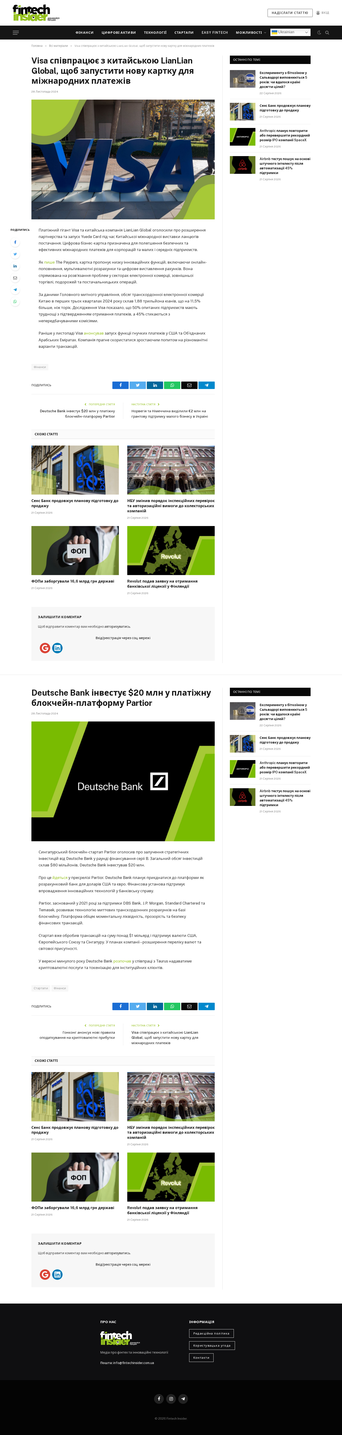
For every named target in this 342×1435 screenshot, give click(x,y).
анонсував (94, 333)
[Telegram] (15, 289)
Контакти (201, 1357)
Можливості (249, 32)
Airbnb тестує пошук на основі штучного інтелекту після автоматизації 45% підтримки (285, 166)
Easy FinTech (215, 32)
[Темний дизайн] (319, 32)
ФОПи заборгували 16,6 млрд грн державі (72, 581)
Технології (155, 32)
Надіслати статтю (290, 13)
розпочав (122, 961)
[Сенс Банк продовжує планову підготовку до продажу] (75, 470)
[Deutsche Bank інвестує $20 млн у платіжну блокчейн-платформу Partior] (123, 781)
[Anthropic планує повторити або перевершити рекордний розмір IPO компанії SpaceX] (242, 137)
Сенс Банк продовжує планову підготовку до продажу (74, 503)
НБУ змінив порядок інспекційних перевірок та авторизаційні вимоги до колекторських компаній (171, 506)
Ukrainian (285, 32)
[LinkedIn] (15, 266)
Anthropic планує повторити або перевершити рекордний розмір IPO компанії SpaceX (285, 135)
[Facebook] (15, 242)
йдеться (59, 877)
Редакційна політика (211, 1333)
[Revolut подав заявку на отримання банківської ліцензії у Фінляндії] (171, 550)
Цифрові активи (119, 32)
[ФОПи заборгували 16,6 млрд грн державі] (75, 550)
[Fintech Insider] (36, 12)
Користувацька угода (212, 1345)
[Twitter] (15, 254)
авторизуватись (117, 626)
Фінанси (85, 32)
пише (49, 262)
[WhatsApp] (15, 301)
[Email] (15, 277)
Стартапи (184, 32)
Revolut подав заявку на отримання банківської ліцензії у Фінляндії (162, 584)
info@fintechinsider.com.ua (133, 1363)
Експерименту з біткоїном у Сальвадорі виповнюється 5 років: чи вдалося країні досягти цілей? (283, 80)
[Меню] (16, 32)
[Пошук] (326, 32)
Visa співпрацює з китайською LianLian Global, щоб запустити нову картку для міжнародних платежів (164, 1037)
